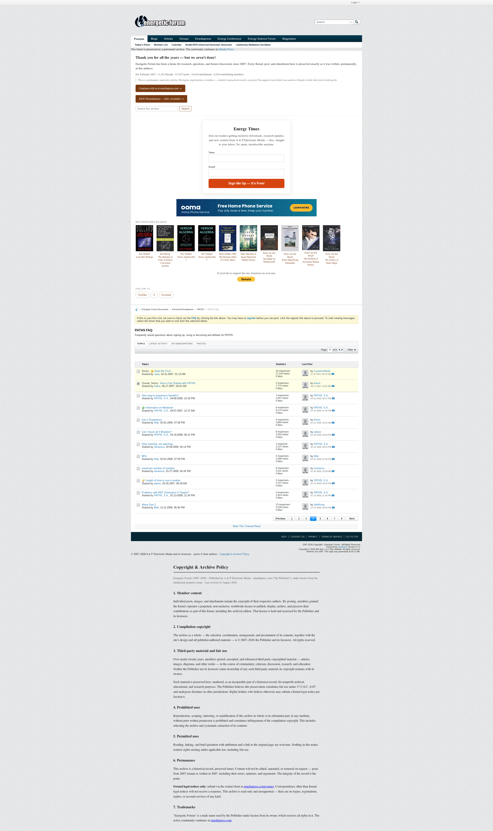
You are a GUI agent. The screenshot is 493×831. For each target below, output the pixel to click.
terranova (159, 446)
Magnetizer (289, 38)
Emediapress (203, 38)
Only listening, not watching (157, 444)
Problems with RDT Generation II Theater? (165, 492)
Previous (280, 518)
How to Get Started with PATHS (177, 383)
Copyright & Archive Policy (234, 554)
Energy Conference (229, 38)
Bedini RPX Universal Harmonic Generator (208, 45)
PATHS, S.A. (161, 398)
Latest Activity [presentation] (158, 343)
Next (352, 518)
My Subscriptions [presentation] (182, 343)
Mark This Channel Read (246, 526)
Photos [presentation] (201, 343)
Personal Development (182, 309)
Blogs (154, 38)
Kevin (317, 419)
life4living (319, 504)
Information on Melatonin (159, 407)
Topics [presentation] (141, 343)
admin (157, 483)
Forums (139, 38)
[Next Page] (342, 350)
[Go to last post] (333, 374)
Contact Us (297, 537)
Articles (168, 38)
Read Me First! (162, 371)
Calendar (177, 45)
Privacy (313, 537)
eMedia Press (226, 49)
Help (284, 537)
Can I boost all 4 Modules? (157, 431)
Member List (161, 45)
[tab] (141, 343)
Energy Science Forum (262, 38)
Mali (156, 422)
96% (144, 456)
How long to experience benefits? (160, 395)
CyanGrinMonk (322, 371)
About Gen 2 (149, 504)
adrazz (317, 431)
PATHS (200, 309)
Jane (156, 374)
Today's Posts (142, 45)
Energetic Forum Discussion (155, 309)
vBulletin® (342, 547)
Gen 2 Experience (152, 419)
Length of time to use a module (163, 480)
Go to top (352, 537)
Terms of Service (331, 537)
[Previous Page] (339, 350)
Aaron (157, 386)
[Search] (356, 22)
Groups (184, 38)
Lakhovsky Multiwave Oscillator (253, 45)
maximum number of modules (158, 468)
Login (354, 2)
